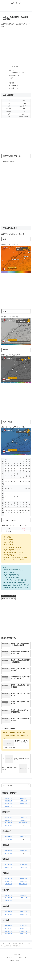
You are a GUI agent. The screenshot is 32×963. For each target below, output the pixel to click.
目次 (13, 66)
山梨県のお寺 (8, 839)
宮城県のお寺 (8, 806)
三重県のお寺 (23, 867)
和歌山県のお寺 (23, 884)
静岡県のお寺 (8, 867)
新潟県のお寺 (8, 836)
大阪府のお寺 (8, 884)
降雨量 (12, 83)
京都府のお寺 (8, 881)
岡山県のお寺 (8, 900)
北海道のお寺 (8, 798)
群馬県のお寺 (8, 822)
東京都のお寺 (23, 820)
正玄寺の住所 (12, 70)
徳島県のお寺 (8, 911)
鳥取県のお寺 (8, 895)
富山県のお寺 (8, 850)
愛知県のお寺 (23, 864)
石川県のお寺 (8, 853)
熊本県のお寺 (8, 933)
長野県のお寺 (23, 836)
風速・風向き (14, 85)
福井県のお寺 (23, 850)
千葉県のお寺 (23, 817)
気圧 (11, 80)
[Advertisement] (16, 46)
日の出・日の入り (15, 88)
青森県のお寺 (8, 801)
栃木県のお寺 (8, 820)
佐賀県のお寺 (8, 928)
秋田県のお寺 (23, 798)
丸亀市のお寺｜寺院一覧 (9, 598)
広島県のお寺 (23, 895)
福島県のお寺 (23, 803)
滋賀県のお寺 (8, 878)
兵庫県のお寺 (23, 878)
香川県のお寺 (8, 914)
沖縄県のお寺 (23, 933)
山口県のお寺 (23, 898)
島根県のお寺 (8, 898)
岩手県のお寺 (8, 803)
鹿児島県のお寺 (23, 931)
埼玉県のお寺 (8, 825)
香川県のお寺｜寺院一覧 (9, 596)
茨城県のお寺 (8, 817)
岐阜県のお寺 (8, 864)
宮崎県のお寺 (23, 928)
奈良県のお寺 (23, 881)
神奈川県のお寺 (23, 822)
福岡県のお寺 (8, 925)
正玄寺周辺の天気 (14, 75)
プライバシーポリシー (23, 957)
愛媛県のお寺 (23, 911)
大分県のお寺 (23, 925)
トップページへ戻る (8, 957)
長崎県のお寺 (8, 931)
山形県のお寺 (23, 801)
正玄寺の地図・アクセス (17, 72)
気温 (11, 78)
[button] (28, 785)
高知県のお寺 (23, 914)
